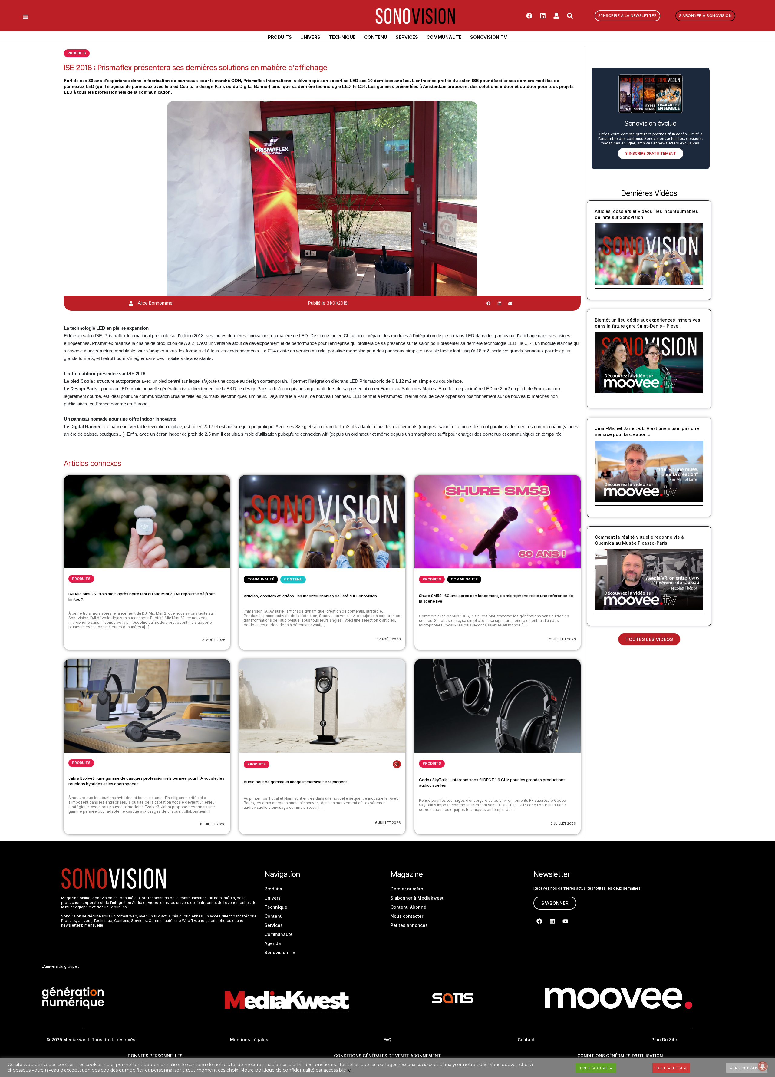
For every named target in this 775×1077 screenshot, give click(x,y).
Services (407, 37)
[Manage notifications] (762, 1066)
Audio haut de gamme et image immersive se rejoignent (295, 781)
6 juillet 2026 (388, 823)
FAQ (387, 1039)
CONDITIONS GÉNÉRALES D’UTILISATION (620, 1055)
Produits (280, 37)
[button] (488, 303)
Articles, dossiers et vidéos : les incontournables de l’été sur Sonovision (310, 595)
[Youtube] (565, 921)
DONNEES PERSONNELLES (155, 1055)
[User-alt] (556, 16)
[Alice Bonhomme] (131, 303)
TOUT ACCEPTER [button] (595, 1067)
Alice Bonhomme (155, 303)
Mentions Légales (249, 1039)
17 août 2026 (389, 639)
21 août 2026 (214, 640)
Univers (310, 37)
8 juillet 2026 (213, 824)
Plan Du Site (664, 1039)
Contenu (375, 37)
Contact (526, 1039)
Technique (342, 37)
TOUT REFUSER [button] (671, 1067)
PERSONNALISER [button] (747, 1067)
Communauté (444, 37)
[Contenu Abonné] (397, 764)
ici (349, 1070)
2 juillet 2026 (563, 823)
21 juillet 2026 (562, 639)
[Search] (570, 16)
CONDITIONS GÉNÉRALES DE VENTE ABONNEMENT (387, 1055)
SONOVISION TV (488, 37)
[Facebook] (529, 16)
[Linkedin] (543, 16)
